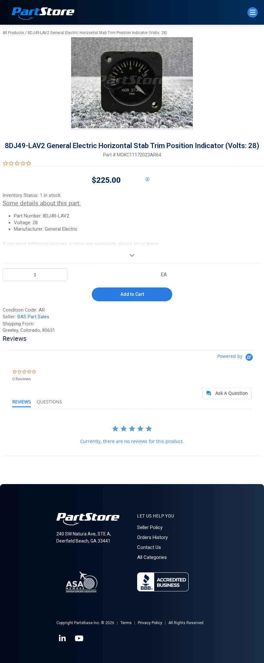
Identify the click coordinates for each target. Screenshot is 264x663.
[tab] (227, 393)
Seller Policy (150, 527)
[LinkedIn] (62, 638)
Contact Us (149, 547)
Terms (126, 623)
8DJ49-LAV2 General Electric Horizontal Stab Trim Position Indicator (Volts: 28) (97, 33)
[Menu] (252, 12)
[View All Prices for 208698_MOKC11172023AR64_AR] (147, 179)
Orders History (152, 537)
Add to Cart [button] (132, 294)
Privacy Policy (150, 623)
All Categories (152, 557)
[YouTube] (79, 638)
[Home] (43, 14)
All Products (13, 33)
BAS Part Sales (33, 317)
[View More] (132, 255)
